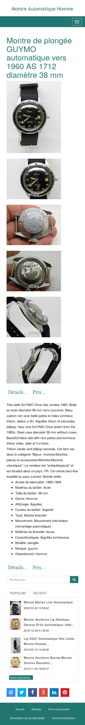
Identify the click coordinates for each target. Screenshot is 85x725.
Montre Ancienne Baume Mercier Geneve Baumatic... (48, 660)
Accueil (19, 709)
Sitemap (36, 709)
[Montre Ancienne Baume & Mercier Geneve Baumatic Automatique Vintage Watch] (15, 661)
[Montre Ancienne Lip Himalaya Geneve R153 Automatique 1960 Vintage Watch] (15, 623)
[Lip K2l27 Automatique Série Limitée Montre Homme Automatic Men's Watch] (15, 642)
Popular (18, 593)
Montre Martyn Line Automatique (48, 602)
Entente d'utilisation (63, 718)
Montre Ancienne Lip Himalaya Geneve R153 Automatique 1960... (49, 622)
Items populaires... (21, 677)
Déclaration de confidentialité (27, 718)
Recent (40, 593)
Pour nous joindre (59, 709)
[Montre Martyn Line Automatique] (15, 606)
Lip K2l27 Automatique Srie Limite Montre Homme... (49, 641)
